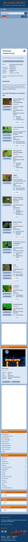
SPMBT (15, 175)
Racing (14, 474)
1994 (14, 138)
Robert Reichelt (19, 296)
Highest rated (5, 441)
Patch (19, 186)
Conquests (16, 286)
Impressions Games (20, 141)
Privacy (8, 536)
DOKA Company (19, 275)
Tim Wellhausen (19, 295)
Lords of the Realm (18, 127)
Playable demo (12, 70)
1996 (14, 111)
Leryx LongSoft (19, 274)
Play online (8, 137)
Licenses (4, 499)
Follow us (4, 528)
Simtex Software (20, 231)
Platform (10, 372)
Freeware (15, 186)
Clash (14, 265)
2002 (14, 184)
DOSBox (4, 89)
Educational (14, 461)
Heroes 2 (15, 108)
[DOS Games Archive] (14, 4)
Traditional (14, 486)
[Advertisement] (14, 32)
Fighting (14, 465)
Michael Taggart (19, 315)
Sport (14, 484)
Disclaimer (14, 536)
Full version (15, 293)
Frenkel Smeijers (16, 377)
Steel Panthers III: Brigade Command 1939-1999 (18, 199)
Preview (22, 113)
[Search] (25, 13)
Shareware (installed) (18, 311)
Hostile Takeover (18, 304)
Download (7, 106)
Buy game (7, 109)
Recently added (5, 443)
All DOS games (5, 434)
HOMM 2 (21, 106)
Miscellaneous (14, 469)
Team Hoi (10, 377)
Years (3, 492)
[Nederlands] (7, 16)
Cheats (3, 451)
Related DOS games (6, 445)
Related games (6, 507)
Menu (4, 9)
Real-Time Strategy (14, 476)
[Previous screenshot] (4, 358)
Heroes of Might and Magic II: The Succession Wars (18, 100)
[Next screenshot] (24, 358)
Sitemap (3, 536)
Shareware (15, 250)
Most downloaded (6, 439)
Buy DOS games (5, 438)
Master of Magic (17, 222)
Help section (11, 87)
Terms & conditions (5, 538)
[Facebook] (22, 16)
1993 (14, 291)
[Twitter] (25, 16)
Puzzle (14, 472)
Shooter (14, 480)
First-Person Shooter (14, 467)
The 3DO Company (20, 119)
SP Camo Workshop (20, 188)
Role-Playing (14, 478)
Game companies (6, 449)
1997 (14, 206)
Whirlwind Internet (12, 540)
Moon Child (5, 368)
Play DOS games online (7, 436)
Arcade (14, 459)
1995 (14, 249)
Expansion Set (14, 463)
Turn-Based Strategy (18, 110)
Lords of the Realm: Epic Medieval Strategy (19, 133)
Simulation (14, 482)
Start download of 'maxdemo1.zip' (14, 61)
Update (15, 114)
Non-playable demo (17, 272)
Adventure (14, 457)
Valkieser (10, 378)
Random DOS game (6, 447)
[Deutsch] (5, 16)
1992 (14, 310)
